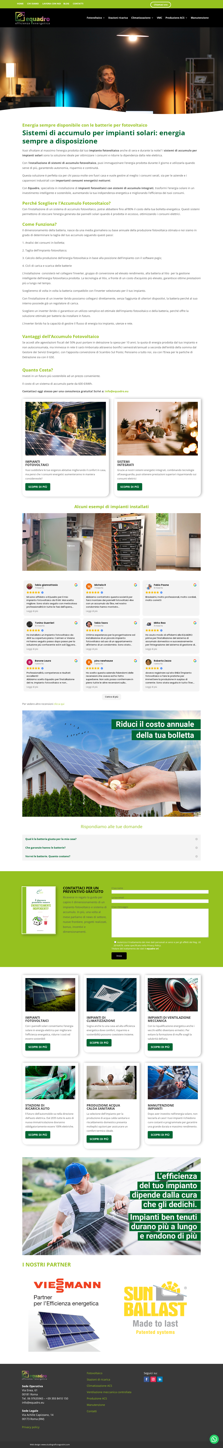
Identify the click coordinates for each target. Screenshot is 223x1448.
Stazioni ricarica (118, 17)
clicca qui (59, 704)
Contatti (92, 1411)
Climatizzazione (140, 17)
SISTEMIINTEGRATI (125, 463)
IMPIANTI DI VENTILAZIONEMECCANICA (169, 1019)
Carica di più (111, 696)
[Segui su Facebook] (146, 1379)
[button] (214, 1439)
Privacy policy (30, 1427)
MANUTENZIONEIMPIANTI (161, 1107)
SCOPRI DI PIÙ (37, 487)
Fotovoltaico (94, 17)
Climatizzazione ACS (99, 1385)
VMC (159, 17)
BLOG (66, 3)
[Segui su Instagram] (153, 1379)
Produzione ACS (175, 17)
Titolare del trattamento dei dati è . (135, 948)
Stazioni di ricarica (98, 1379)
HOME (20, 3)
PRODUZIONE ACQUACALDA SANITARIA (103, 1107)
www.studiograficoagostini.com (55, 1444)
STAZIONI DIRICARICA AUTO (37, 1107)
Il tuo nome (117, 888)
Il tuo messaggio (120, 906)
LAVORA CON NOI (51, 3)
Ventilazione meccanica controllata (109, 1392)
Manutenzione (200, 17)
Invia (119, 955)
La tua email (118, 897)
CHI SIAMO (33, 3)
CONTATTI (78, 3)
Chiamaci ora (160, 4)
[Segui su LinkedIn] (160, 1379)
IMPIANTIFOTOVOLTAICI (37, 1019)
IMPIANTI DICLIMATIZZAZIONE (101, 1019)
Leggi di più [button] (32, 611)
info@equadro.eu (116, 391)
